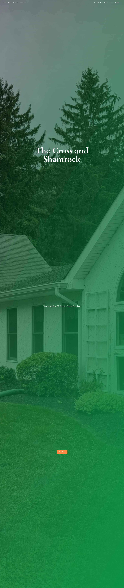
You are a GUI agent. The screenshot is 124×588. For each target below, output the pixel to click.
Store (4, 2)
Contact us (23, 2)
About (9, 2)
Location (15, 2)
